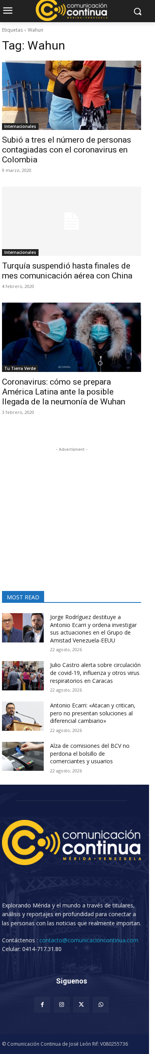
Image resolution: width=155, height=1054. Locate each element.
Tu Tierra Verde (20, 368)
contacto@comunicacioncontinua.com (88, 940)
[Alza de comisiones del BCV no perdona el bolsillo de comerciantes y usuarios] (23, 756)
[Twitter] (81, 1004)
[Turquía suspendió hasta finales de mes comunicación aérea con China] (71, 221)
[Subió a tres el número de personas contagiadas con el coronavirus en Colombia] (71, 95)
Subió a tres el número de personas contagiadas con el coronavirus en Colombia (66, 149)
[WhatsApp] (100, 1004)
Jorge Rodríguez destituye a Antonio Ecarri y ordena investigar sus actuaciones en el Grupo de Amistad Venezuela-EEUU (93, 628)
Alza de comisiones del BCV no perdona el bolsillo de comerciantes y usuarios (90, 753)
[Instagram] (62, 1004)
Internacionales (20, 126)
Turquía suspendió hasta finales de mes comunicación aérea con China (67, 270)
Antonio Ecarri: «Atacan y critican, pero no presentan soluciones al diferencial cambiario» (93, 712)
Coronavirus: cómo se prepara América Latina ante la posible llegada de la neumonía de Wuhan (63, 391)
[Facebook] (42, 1004)
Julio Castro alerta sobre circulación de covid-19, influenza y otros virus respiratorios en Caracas (95, 672)
